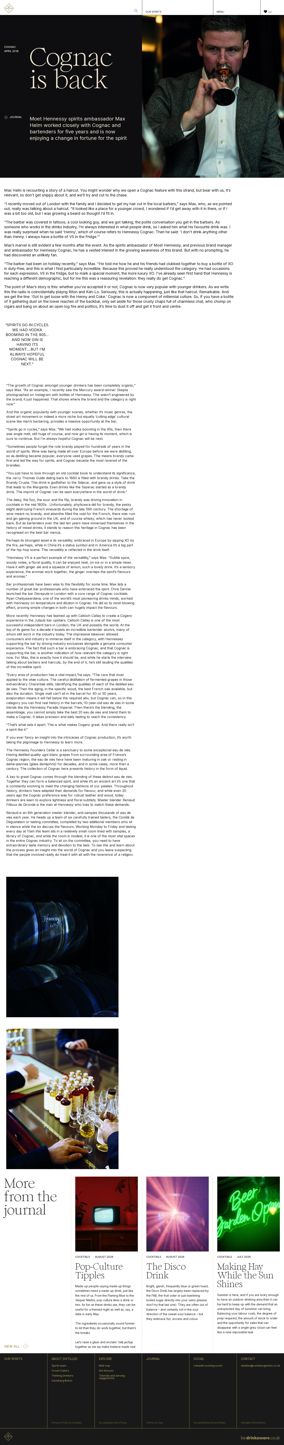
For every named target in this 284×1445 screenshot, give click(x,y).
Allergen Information (253, 1422)
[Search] (136, 11)
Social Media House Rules (210, 1422)
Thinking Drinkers (62, 1375)
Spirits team (59, 1365)
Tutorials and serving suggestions (112, 1377)
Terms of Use (154, 1422)
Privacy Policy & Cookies (67, 1422)
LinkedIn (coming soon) (208, 1365)
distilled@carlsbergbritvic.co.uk (260, 1365)
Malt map (104, 1365)
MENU (220, 12)
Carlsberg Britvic (62, 1380)
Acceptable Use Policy (113, 1422)
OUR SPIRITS (154, 12)
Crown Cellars (60, 1370)
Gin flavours (106, 1370)
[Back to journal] (6, 117)
